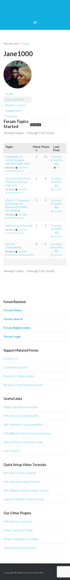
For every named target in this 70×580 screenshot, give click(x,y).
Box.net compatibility (13, 245)
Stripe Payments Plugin (18, 530)
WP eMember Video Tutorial (22, 481)
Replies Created (15, 105)
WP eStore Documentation (21, 415)
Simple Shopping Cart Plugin (21, 539)
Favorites (11, 116)
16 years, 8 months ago (56, 182)
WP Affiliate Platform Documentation (27, 433)
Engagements (13, 110)
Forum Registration (17, 327)
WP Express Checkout (18, 521)
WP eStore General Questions (21, 255)
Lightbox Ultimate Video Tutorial (24, 499)
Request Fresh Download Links (23, 384)
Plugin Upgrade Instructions (21, 407)
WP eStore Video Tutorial (20, 473)
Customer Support (15, 367)
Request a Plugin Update (19, 376)
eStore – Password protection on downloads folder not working (17, 205)
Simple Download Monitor (20, 547)
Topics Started (14, 99)
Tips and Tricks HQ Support (35, 11)
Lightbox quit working (18, 225)
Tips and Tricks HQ (33, 572)
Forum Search (13, 319)
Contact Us (11, 358)
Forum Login (12, 336)
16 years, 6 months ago (56, 160)
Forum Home (12, 310)
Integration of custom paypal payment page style (17, 160)
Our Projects (12, 451)
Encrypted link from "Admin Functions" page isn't (17, 182)
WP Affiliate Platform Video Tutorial (26, 490)
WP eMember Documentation (23, 424)
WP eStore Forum (16, 171)
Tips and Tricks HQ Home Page (23, 442)
